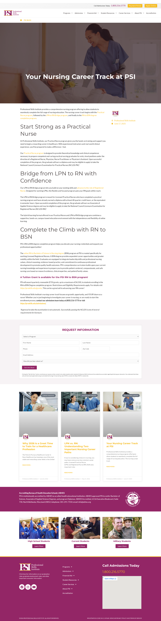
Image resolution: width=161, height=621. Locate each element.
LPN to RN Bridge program (57, 115)
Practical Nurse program (34, 153)
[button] (135, 5)
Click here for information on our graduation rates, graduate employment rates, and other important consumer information (34, 576)
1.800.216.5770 (118, 5)
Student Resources (107, 13)
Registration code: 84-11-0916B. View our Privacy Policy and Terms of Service (114, 618)
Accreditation (151, 13)
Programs (66, 13)
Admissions (79, 13)
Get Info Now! (29, 367)
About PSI (138, 13)
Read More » (26, 465)
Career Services (124, 13)
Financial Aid (91, 13)
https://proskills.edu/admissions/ (33, 303)
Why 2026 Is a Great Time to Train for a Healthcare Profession (37, 446)
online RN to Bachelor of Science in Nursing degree (44, 253)
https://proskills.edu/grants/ (31, 288)
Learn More (38, 546)
